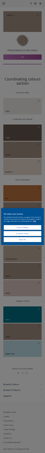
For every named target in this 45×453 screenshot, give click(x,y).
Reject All (22, 239)
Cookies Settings (22, 227)
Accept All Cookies (22, 233)
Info (34, 221)
